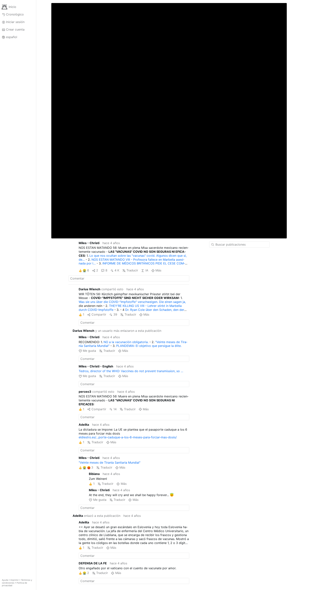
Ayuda (5, 580)
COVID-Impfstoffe (100, 310)
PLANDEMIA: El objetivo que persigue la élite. (148, 346)
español (11, 37)
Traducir (132, 270)
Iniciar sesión (15, 22)
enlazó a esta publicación (96, 516)
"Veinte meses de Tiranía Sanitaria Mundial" (109, 462)
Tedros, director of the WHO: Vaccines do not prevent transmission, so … (131, 371)
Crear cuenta (15, 29)
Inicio (12, 7)
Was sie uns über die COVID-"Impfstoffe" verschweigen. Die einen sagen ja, (132, 302)
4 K (117, 270)
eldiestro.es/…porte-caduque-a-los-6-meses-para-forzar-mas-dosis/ (128, 437)
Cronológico (15, 14)
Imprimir (14, 580)
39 (115, 314)
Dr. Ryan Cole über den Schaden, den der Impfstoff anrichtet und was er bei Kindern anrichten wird (131, 312)
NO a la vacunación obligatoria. (126, 342)
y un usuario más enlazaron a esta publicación (117, 331)
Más (158, 270)
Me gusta (89, 351)
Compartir (98, 314)
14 (115, 409)
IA (146, 270)
